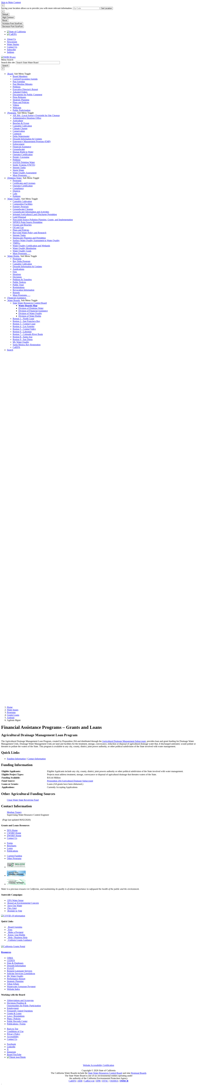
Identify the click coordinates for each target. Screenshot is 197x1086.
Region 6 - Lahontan (22, 331)
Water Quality (14, 199)
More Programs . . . (21, 175)
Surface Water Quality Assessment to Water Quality (36, 240)
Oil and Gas (18, 227)
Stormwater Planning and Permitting (29, 238)
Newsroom (12, 42)
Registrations (19, 287)
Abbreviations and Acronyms (20, 1000)
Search (10, 350)
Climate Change (20, 128)
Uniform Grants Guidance (19, 940)
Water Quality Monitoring (24, 248)
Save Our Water (14, 905)
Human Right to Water (23, 152)
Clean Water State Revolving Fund (23, 800)
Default (5, 14)
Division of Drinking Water (30, 308)
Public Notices (19, 282)
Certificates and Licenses (24, 183)
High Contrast (8, 17)
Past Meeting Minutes (22, 84)
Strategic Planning (21, 100)
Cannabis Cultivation (22, 126)
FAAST (10, 968)
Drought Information (16, 965)
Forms (10, 843)
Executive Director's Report (25, 89)
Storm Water (18, 170)
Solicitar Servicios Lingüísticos (21, 973)
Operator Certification (23, 154)
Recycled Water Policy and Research (29, 232)
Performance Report (16, 978)
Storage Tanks (19, 167)
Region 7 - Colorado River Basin (28, 334)
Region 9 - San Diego (23, 339)
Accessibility (13, 1036)
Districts (16, 191)
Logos (10, 848)
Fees (15, 271)
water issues (12, 710)
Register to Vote (14, 911)
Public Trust (18, 285)
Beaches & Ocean (21, 123)
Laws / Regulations (16, 1016)
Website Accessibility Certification (98, 1065)
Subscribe (11, 49)
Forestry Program (21, 206)
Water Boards (13, 300)
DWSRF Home (14, 835)
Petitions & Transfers (22, 279)
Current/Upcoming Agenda (25, 79)
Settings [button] (10, 52)
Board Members (20, 76)
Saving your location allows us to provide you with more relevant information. (36, 8)
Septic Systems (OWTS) (24, 165)
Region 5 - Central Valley (24, 329)
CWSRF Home (14, 833)
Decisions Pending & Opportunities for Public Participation (24, 1004)
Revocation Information (23, 290)
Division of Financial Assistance (33, 311)
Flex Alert (12, 908)
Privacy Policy (13, 1034)
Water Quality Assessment (24, 172)
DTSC (105, 1081)
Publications (12, 851)
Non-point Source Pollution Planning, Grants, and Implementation (43, 219)
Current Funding (14, 856)
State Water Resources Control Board (30, 303)
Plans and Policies (21, 102)
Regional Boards (138, 1073)
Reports (16, 292)
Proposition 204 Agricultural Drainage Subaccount (70, 781)
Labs (15, 193)
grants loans (13, 715)
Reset (4, 20)
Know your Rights (16, 935)
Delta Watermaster (21, 136)
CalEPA (16, 347)
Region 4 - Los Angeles (23, 326)
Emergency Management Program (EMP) (32, 141)
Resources (6, 952)
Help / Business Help (17, 937)
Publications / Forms (16, 1024)
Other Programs (14, 858)
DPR (98, 1081)
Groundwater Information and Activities (31, 212)
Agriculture (18, 120)
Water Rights (13, 256)
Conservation (19, 131)
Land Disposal (19, 217)
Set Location (106, 8)
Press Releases (19, 97)
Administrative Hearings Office (27, 118)
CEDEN (11, 960)
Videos (16, 105)
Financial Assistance (22, 146)
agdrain (10, 717)
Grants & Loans (14, 1013)
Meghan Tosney (14, 812)
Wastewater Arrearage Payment (21, 986)
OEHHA (114, 1081)
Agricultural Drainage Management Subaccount (124, 741)
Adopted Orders (20, 92)
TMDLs (16, 243)
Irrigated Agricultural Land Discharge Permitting (35, 214)
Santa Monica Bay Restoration (27, 344)
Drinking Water (14, 178)
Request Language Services (19, 971)
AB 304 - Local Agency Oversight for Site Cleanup (36, 115)
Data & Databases (15, 963)
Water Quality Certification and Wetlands (31, 245)
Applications (18, 269)
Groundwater (19, 149)
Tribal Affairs (13, 984)
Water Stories (13, 44)
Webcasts (17, 107)
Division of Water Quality (30, 313)
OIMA (10, 958)
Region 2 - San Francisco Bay (26, 321)
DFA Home (12, 830)
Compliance (18, 188)
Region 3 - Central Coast (24, 324)
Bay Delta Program (21, 261)
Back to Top (12, 1029)
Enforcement (18, 144)
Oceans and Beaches (22, 225)
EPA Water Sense (15, 900)
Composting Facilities (22, 204)
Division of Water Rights (29, 316)
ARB (79, 1081)
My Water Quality (21, 342)
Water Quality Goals (22, 251)
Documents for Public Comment (27, 94)
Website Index (13, 989)
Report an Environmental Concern (23, 903)
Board (10, 74)
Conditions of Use (15, 1031)
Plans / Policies (14, 1018)
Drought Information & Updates (27, 139)
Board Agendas (14, 927)
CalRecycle (89, 1081)
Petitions (16, 87)
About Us (11, 39)
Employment (13, 1008)
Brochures (11, 845)
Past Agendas (19, 81)
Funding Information (16, 758)
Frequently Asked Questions (20, 1011)
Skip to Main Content (11, 2)
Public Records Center (17, 1021)
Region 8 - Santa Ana (22, 337)
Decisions (17, 277)
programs (11, 712)
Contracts (17, 133)
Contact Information (36, 758)
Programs (12, 113)
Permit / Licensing (21, 157)
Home (10, 707)
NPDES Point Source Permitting (27, 222)
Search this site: (8, 62)
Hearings (17, 274)
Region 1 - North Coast (23, 318)
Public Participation (21, 110)
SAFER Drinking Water (24, 162)
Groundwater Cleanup (23, 209)
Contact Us (12, 47)
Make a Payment (15, 932)
